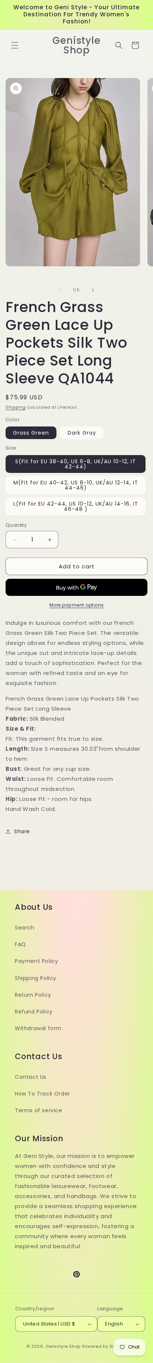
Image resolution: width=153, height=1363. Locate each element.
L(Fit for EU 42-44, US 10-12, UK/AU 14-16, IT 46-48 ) (75, 506)
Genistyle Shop (63, 1346)
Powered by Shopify (104, 1346)
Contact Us (30, 1077)
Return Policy (33, 995)
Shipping (16, 407)
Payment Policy (36, 961)
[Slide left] (60, 290)
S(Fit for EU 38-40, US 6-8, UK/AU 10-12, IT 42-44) (75, 464)
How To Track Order (42, 1093)
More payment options (76, 605)
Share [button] (22, 831)
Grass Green (31, 433)
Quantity (16, 525)
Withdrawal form (38, 1028)
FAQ (20, 944)
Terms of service (38, 1110)
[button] (15, 45)
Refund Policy (34, 1011)
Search (25, 927)
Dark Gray (82, 433)
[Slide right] (93, 290)
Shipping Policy (35, 978)
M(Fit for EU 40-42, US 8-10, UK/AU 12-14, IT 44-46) (75, 485)
